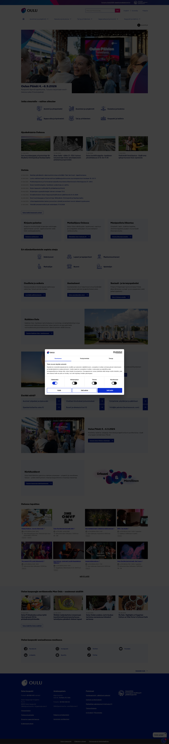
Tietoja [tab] (111, 358)
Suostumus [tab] (58, 358)
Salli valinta (84, 390)
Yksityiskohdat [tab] (84, 358)
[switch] (74, 383)
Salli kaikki (110, 390)
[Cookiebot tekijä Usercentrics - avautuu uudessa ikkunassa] (114, 352)
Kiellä (59, 390)
